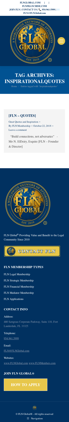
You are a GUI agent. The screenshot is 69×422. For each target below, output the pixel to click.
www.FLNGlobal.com (16, 363)
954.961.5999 (11, 338)
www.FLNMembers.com (42, 363)
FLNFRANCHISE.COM (34, 6)
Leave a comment (18, 130)
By (19, 125)
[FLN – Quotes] (22, 115)
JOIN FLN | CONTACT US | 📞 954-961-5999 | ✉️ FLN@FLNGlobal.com (34, 11)
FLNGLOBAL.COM (30, 2)
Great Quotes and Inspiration (23, 121)
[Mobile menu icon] (61, 41)
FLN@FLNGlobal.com (16, 350)
